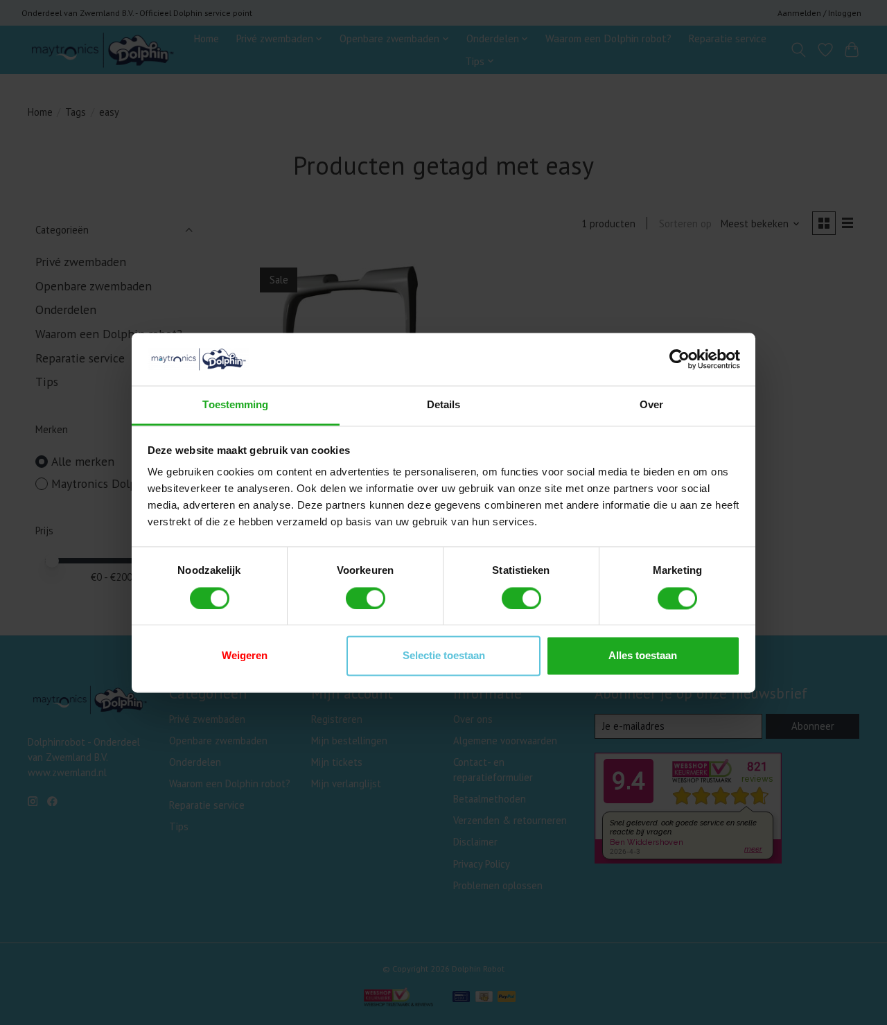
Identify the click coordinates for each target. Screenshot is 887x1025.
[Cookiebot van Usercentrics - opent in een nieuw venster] (679, 359)
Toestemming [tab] (235, 405)
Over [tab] (651, 405)
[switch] (365, 598)
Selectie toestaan (444, 656)
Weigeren (244, 656)
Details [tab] (444, 405)
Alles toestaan (642, 656)
